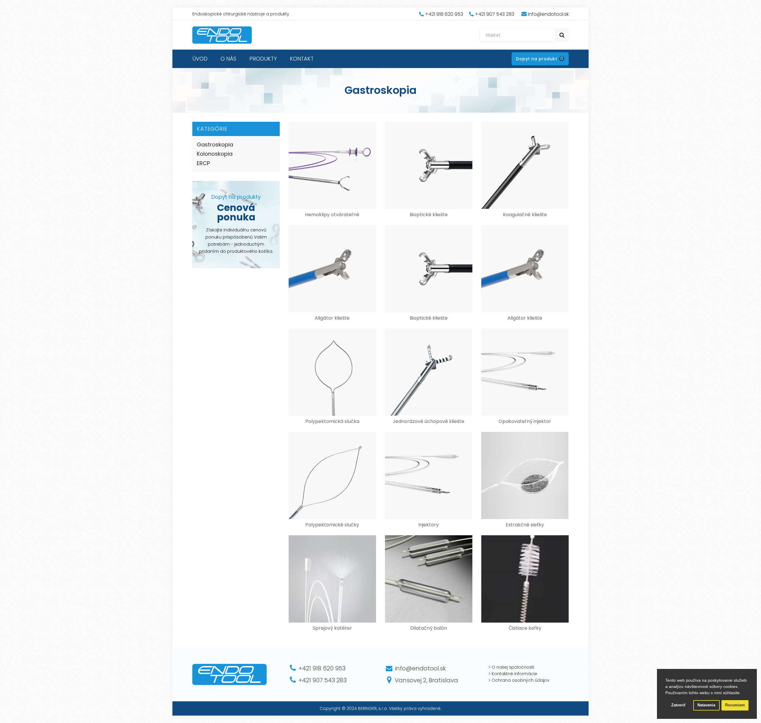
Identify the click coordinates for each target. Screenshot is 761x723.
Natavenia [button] (706, 705)
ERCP (203, 163)
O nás (228, 58)
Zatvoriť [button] (678, 705)
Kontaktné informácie (514, 674)
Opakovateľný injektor (525, 421)
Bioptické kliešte (429, 214)
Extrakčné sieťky (525, 524)
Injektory (428, 524)
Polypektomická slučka (332, 421)
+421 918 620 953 (444, 14)
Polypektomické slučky (332, 524)
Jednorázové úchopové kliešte (428, 421)
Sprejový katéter (332, 628)
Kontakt (302, 58)
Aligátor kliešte (332, 318)
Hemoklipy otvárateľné (332, 214)
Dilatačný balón (428, 628)
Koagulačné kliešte (525, 214)
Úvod (199, 58)
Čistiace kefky (525, 628)
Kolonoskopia (214, 153)
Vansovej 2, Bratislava (426, 680)
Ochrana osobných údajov (521, 680)
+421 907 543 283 (494, 14)
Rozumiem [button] (735, 705)
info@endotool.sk (548, 14)
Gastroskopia (215, 144)
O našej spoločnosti (513, 667)
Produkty (263, 58)
